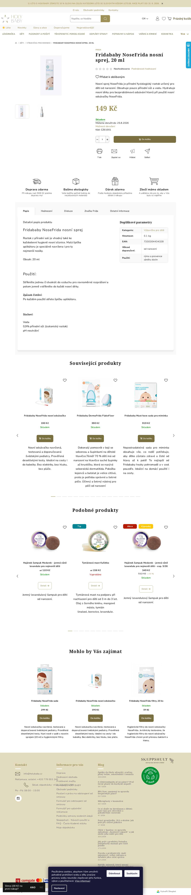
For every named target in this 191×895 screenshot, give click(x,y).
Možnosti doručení (105, 126)
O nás (76, 10)
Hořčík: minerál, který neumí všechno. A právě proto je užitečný (115, 866)
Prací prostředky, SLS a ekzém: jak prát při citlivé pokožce (116, 821)
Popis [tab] (26, 211)
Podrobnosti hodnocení (143, 68)
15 (138, 496)
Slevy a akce (40, 27)
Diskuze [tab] (68, 211)
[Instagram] (18, 798)
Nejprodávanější (85, 27)
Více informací (82, 881)
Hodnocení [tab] (46, 211)
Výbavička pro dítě (154, 230)
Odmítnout (114, 873)
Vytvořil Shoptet (168, 891)
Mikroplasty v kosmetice (110, 801)
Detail (43, 585)
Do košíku (146, 139)
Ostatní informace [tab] (120, 211)
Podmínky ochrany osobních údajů (74, 816)
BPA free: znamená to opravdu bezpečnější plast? (113, 793)
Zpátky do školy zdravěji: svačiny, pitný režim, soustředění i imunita (116, 773)
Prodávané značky (66, 781)
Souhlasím (132, 873)
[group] (44, 705)
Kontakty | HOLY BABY (68, 785)
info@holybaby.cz (33, 773)
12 (121, 496)
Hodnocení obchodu (66, 777)
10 (109, 496)
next (173, 435)
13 (126, 496)
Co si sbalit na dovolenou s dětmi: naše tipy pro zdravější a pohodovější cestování (115, 811)
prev (17, 435)
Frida (98, 50)
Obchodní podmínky (93, 10)
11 (115, 496)
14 (132, 496)
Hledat (105, 18)
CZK (144, 18)
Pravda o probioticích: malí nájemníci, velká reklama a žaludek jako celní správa (112, 855)
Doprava (61, 773)
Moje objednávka (65, 827)
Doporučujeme (62, 27)
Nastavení (59, 888)
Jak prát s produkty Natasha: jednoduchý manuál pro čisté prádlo (113, 844)
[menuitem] (8, 34)
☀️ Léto (6, 27)
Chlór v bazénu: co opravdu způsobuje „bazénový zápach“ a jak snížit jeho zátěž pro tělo (116, 832)
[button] (45, 721)
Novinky (22, 27)
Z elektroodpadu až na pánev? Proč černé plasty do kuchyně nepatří (116, 783)
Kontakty (113, 10)
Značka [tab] (91, 211)
